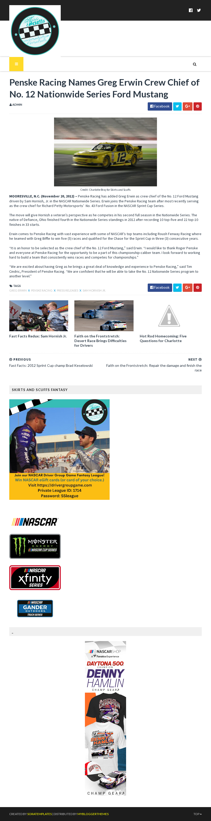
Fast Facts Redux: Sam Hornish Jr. (38, 336)
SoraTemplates (39, 814)
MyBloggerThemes (93, 814)
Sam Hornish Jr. (94, 290)
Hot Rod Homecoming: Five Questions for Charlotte (163, 338)
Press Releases (68, 290)
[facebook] (191, 10)
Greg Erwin (18, 290)
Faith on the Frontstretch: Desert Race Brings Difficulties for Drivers (100, 340)
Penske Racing (42, 290)
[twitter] (199, 10)
